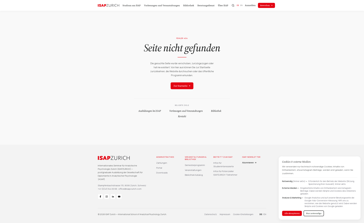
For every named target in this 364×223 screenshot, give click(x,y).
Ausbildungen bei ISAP (149, 111)
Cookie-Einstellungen (243, 214)
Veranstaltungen (193, 170)
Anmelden (250, 5)
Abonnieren (248, 162)
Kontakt (182, 116)
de (238, 5)
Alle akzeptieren (292, 213)
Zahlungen (161, 162)
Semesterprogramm (195, 165)
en (241, 5)
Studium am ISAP (132, 5)
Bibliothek (188, 5)
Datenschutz (210, 214)
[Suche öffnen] (233, 5)
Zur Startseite (180, 85)
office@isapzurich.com (129, 188)
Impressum (225, 214)
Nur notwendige (313, 213)
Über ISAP (223, 5)
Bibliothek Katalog (194, 174)
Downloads (162, 172)
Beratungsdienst (206, 5)
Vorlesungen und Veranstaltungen (162, 5)
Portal (159, 167)
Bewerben (265, 5)
